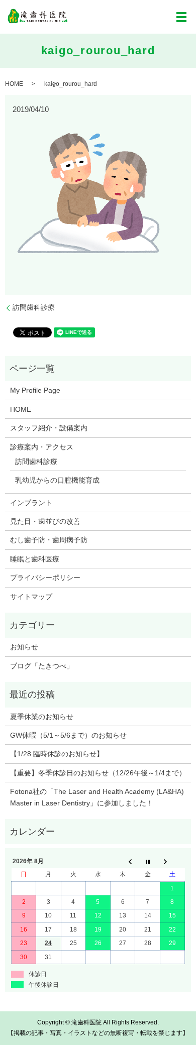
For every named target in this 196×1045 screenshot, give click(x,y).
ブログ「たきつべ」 (41, 666)
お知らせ (24, 647)
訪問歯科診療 (34, 307)
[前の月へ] (123, 861)
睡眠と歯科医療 (34, 559)
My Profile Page (35, 390)
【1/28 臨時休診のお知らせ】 (57, 754)
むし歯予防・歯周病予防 (48, 540)
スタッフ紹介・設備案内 (48, 428)
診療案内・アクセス (41, 447)
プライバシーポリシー (45, 577)
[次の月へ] (172, 861)
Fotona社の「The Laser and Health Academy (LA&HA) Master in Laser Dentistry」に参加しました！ (97, 796)
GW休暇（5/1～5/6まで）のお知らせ (68, 735)
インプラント (31, 503)
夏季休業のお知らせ (41, 717)
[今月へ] (147, 861)
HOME (14, 83)
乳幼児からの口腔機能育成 (57, 480)
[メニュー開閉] (181, 17)
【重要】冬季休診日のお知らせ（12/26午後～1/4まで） (98, 773)
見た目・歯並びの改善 (45, 521)
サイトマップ (31, 597)
